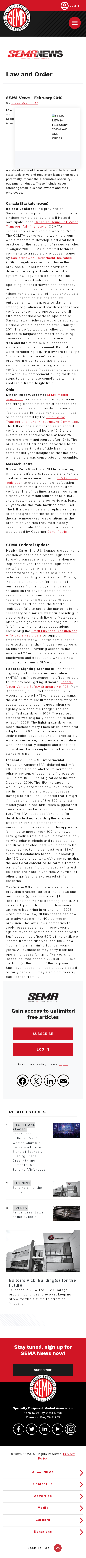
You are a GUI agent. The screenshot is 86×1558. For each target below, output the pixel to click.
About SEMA (43, 1472)
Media (43, 1508)
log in (63, 1064)
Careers (43, 1520)
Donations (43, 1531)
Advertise (43, 1496)
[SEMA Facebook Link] (17, 1429)
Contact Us (43, 1484)
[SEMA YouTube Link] (56, 1429)
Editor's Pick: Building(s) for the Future (42, 1283)
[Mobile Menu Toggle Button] (74, 22)
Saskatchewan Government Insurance (41, 258)
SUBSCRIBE (43, 1034)
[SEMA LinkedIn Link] (43, 1429)
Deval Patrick (58, 532)
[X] (36, 1081)
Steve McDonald (24, 103)
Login (74, 5)
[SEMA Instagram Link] (69, 1429)
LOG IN (43, 1049)
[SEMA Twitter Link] (30, 1429)
